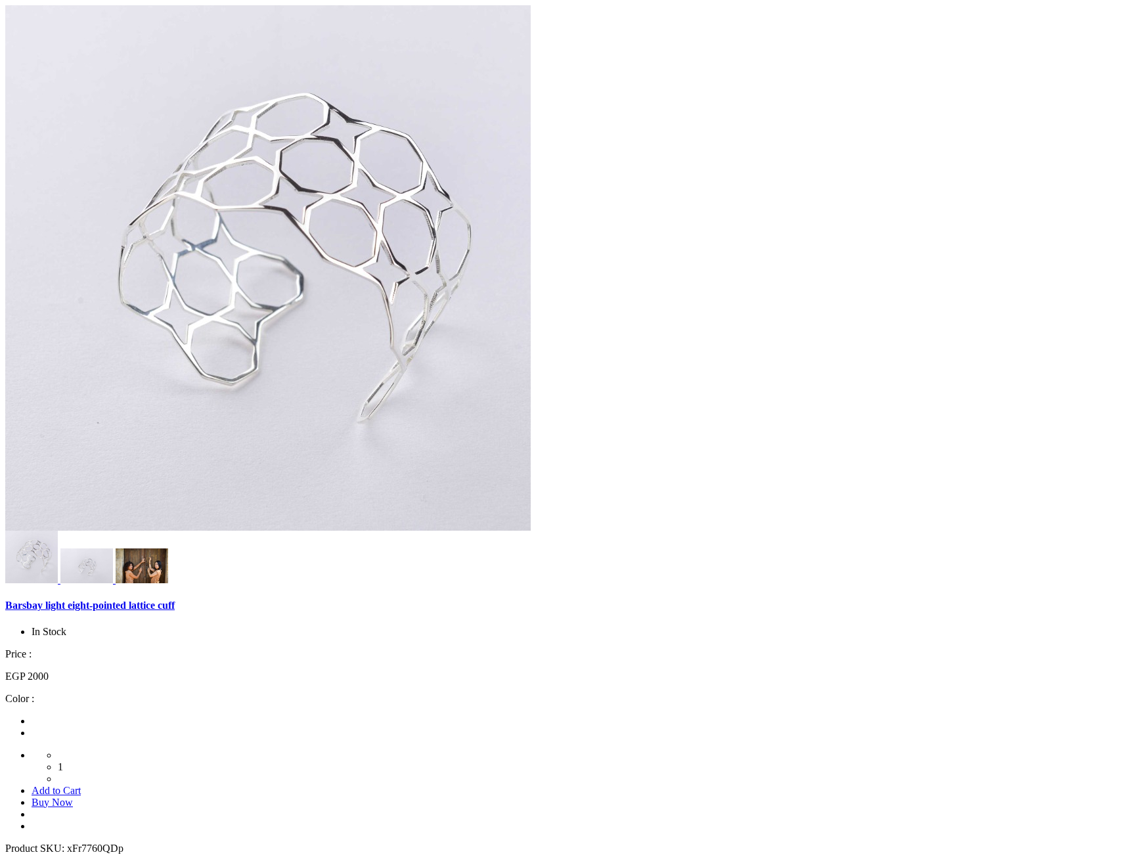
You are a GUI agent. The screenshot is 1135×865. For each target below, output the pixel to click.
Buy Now (52, 802)
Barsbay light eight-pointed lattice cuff (90, 605)
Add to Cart (56, 790)
